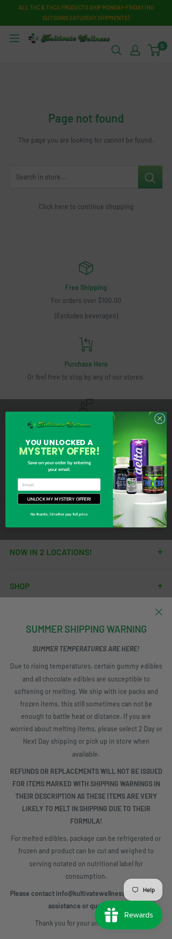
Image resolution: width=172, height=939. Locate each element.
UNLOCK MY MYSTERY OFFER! (59, 499)
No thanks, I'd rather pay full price (59, 514)
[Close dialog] (160, 419)
